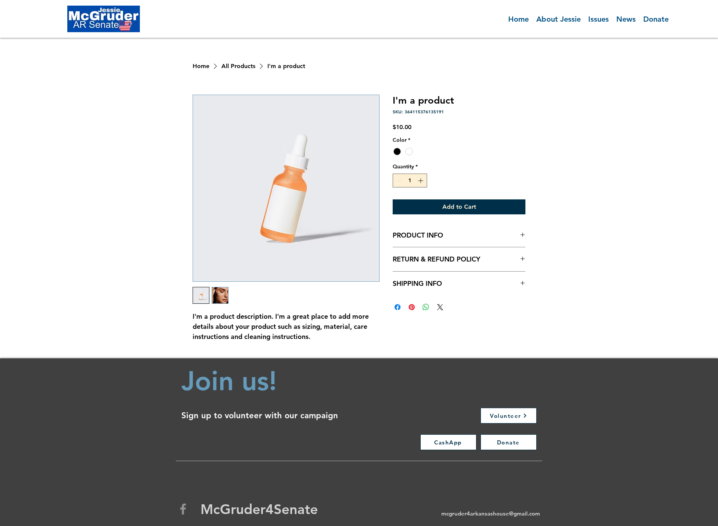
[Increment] (421, 180)
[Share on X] (440, 307)
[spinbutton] (410, 180)
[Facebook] (183, 509)
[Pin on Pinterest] (411, 307)
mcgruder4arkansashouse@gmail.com (490, 513)
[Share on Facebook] (397, 307)
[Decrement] (398, 180)
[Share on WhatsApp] (425, 307)
